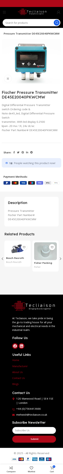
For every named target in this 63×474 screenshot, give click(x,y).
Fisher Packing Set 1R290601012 (44, 264)
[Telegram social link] (31, 152)
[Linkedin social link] (27, 152)
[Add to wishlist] (24, 247)
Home (15, 360)
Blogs (15, 384)
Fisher (37, 267)
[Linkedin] (21, 346)
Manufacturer (20, 366)
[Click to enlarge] (7, 78)
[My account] (58, 12)
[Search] (57, 23)
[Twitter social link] (18, 152)
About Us (17, 372)
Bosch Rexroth (14, 262)
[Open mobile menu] (4, 12)
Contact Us (18, 378)
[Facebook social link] (14, 152)
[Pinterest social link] (22, 152)
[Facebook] (15, 346)
